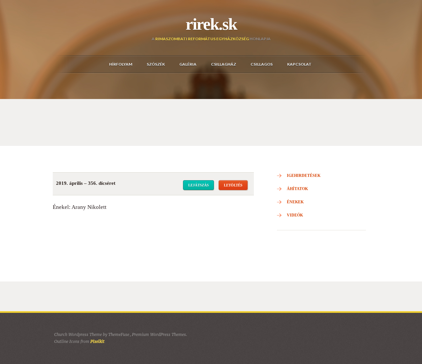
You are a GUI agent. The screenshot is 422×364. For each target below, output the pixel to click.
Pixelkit (97, 341)
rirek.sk (211, 24)
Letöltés (233, 185)
